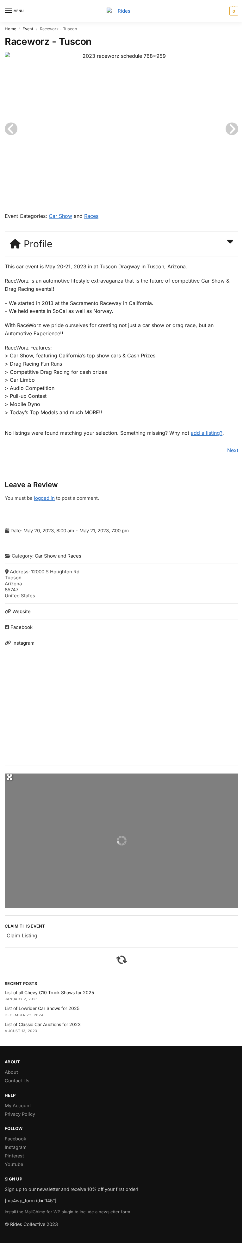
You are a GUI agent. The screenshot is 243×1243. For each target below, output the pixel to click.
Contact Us (17, 1081)
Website (21, 611)
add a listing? (206, 433)
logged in (44, 498)
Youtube (14, 1164)
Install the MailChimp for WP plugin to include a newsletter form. (68, 1211)
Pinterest (14, 1156)
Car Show (60, 216)
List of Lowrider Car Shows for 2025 (42, 1008)
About (11, 1072)
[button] (233, 11)
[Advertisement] (121, 714)
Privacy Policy (20, 1114)
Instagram (23, 643)
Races (91, 216)
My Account (18, 1106)
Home (10, 29)
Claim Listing (22, 935)
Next (232, 450)
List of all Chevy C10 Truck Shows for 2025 (49, 992)
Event (27, 29)
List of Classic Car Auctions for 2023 (43, 1024)
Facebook (21, 627)
